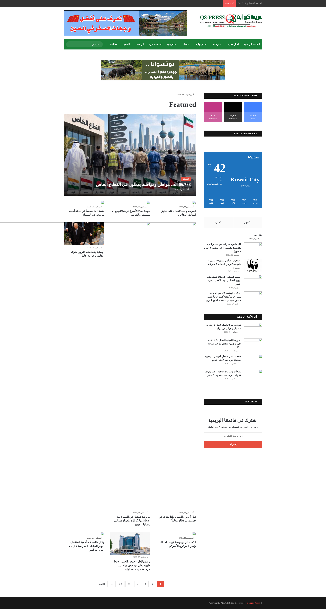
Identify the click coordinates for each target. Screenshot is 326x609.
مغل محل (257, 235)
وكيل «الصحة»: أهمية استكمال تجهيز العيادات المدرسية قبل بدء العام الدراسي (86, 546)
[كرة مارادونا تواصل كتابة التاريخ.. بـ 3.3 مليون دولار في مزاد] (253, 329)
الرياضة (140, 44)
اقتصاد (186, 44)
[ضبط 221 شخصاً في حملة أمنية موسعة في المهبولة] (102, 202)
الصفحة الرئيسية (252, 44)
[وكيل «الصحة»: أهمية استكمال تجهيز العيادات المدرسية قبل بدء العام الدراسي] (102, 533)
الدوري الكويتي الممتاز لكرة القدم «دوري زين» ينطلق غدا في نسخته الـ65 (224, 344)
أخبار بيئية (171, 44)
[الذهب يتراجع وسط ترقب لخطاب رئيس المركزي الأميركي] (194, 533)
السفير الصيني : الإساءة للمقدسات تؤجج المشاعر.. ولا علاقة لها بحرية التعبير (224, 280)
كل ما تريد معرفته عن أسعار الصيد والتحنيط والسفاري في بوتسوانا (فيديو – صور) (222, 248)
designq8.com (253, 603)
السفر (127, 44)
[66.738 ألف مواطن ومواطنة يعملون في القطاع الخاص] (130, 155)
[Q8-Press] (231, 21)
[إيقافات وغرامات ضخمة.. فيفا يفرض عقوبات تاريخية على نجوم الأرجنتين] (253, 376)
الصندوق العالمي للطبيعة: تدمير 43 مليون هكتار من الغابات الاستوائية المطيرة (224, 264)
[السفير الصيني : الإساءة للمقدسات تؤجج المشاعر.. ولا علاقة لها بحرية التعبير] (253, 281)
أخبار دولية (201, 44)
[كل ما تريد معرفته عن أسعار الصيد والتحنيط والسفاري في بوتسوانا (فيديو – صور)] (253, 248)
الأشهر (247, 222)
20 (120, 584)
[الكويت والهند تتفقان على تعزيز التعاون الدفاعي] (194, 202)
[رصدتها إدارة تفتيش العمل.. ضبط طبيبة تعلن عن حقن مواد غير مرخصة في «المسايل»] (130, 543)
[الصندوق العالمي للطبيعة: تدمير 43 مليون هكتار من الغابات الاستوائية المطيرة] (253, 265)
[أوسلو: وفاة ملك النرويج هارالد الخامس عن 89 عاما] (84, 233)
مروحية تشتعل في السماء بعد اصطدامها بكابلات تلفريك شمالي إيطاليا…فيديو (132, 520)
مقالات (113, 44)
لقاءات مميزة (155, 44)
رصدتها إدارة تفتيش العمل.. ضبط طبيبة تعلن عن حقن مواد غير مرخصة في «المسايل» (132, 565)
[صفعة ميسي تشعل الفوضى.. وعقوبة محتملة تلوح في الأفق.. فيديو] (253, 361)
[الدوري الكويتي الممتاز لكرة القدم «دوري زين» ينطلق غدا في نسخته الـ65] (253, 344)
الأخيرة (102, 584)
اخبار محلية (233, 44)
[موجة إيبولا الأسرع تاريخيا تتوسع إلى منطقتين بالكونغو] (148, 202)
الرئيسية (190, 94)
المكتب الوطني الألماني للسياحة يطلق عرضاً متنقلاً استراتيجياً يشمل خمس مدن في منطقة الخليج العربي (223, 297)
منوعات (217, 44)
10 (129, 584)
